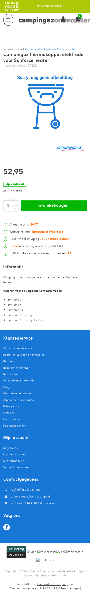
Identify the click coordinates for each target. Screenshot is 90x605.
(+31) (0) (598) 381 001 (24, 490)
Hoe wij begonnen (14, 426)
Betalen (8, 361)
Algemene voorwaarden (18, 400)
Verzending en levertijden (19, 380)
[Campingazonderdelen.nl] (12, 6)
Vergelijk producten (16, 467)
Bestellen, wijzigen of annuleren (24, 355)
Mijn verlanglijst (13, 461)
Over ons (8, 413)
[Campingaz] (70, 148)
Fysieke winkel (12, 419)
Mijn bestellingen (14, 454)
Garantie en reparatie (17, 393)
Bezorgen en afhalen (16, 368)
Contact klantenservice (18, 348)
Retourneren (11, 374)
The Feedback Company (52, 584)
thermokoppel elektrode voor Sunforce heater (49, 49)
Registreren (10, 448)
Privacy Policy (12, 406)
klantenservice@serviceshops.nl (29, 496)
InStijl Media (59, 575)
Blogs (6, 387)
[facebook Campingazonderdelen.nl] (6, 527)
